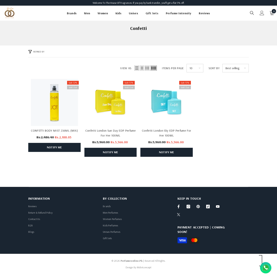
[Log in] (262, 13)
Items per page (173, 68)
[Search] (251, 12)
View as (125, 68)
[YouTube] (217, 206)
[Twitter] (178, 214)
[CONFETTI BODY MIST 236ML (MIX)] (54, 102)
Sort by (214, 68)
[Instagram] (188, 206)
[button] (136, 68)
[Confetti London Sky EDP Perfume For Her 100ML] (166, 102)
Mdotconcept (144, 267)
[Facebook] (178, 206)
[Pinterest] (198, 206)
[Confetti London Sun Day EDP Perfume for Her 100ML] (110, 102)
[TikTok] (207, 206)
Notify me (54, 147)
